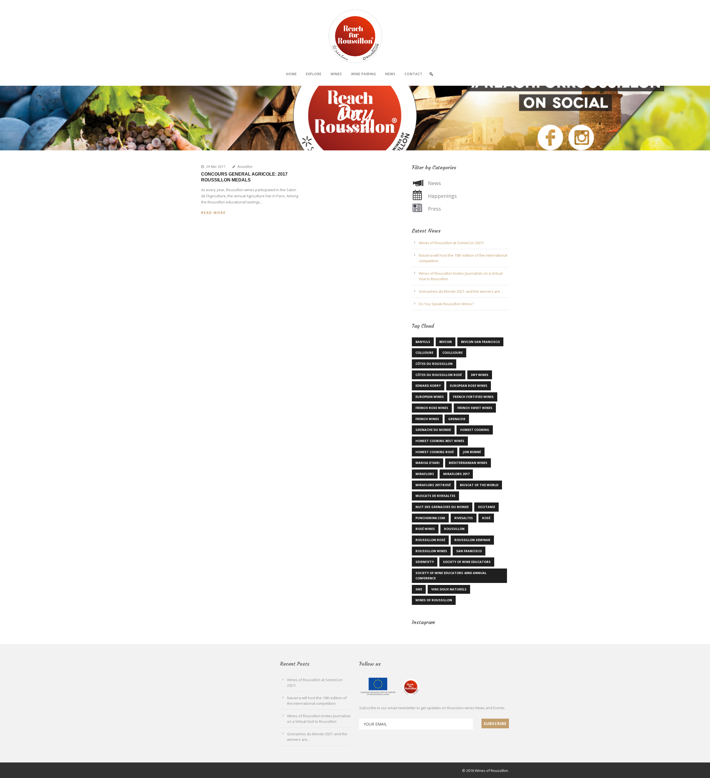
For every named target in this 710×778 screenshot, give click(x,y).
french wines (427, 419)
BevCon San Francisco (480, 342)
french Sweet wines (474, 408)
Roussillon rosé (430, 540)
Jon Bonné (472, 452)
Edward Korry (428, 385)
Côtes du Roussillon (434, 364)
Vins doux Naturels (448, 589)
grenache (456, 419)
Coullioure (452, 352)
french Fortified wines (473, 397)
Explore (313, 74)
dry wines (479, 375)
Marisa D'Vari (427, 463)
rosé (486, 518)
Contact (413, 74)
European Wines (429, 397)
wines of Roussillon (433, 600)
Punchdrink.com (430, 518)
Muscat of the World (479, 485)
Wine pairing (363, 74)
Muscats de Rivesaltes (435, 496)
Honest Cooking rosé (434, 452)
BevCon (445, 342)
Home (291, 74)
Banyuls (422, 342)
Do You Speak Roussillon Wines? (446, 303)
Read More (213, 212)
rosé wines (425, 529)
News (390, 74)
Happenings (442, 196)
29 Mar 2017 (215, 166)
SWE (418, 589)
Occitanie (486, 507)
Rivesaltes (463, 518)
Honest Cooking (474, 430)
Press (434, 208)
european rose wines (468, 385)
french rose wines (431, 408)
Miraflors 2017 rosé (433, 485)
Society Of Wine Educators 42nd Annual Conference (450, 575)
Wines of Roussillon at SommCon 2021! (451, 242)
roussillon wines (431, 551)
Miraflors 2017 (456, 474)
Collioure (424, 352)
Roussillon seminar (472, 540)
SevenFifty (424, 562)
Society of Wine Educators (467, 562)
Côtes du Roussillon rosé (438, 375)
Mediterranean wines (468, 463)
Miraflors (424, 474)
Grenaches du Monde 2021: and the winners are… (461, 291)
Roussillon (244, 166)
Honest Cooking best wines (439, 441)
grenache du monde (433, 430)
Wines (336, 74)
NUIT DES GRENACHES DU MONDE (442, 507)
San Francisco (469, 551)
